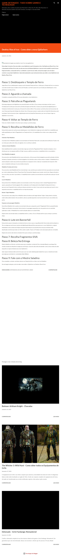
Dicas (19, 270)
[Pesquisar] (54, 3)
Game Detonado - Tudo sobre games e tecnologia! (21, 4)
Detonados (13, 270)
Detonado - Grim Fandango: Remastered (19, 532)
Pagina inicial (5, 14)
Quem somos (16, 14)
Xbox (31, 270)
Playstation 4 (25, 270)
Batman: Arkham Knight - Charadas (17, 406)
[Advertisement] (30, 29)
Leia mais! (56, 416)
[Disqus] (30, 294)
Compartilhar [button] (53, 270)
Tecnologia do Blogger (31, 553)
